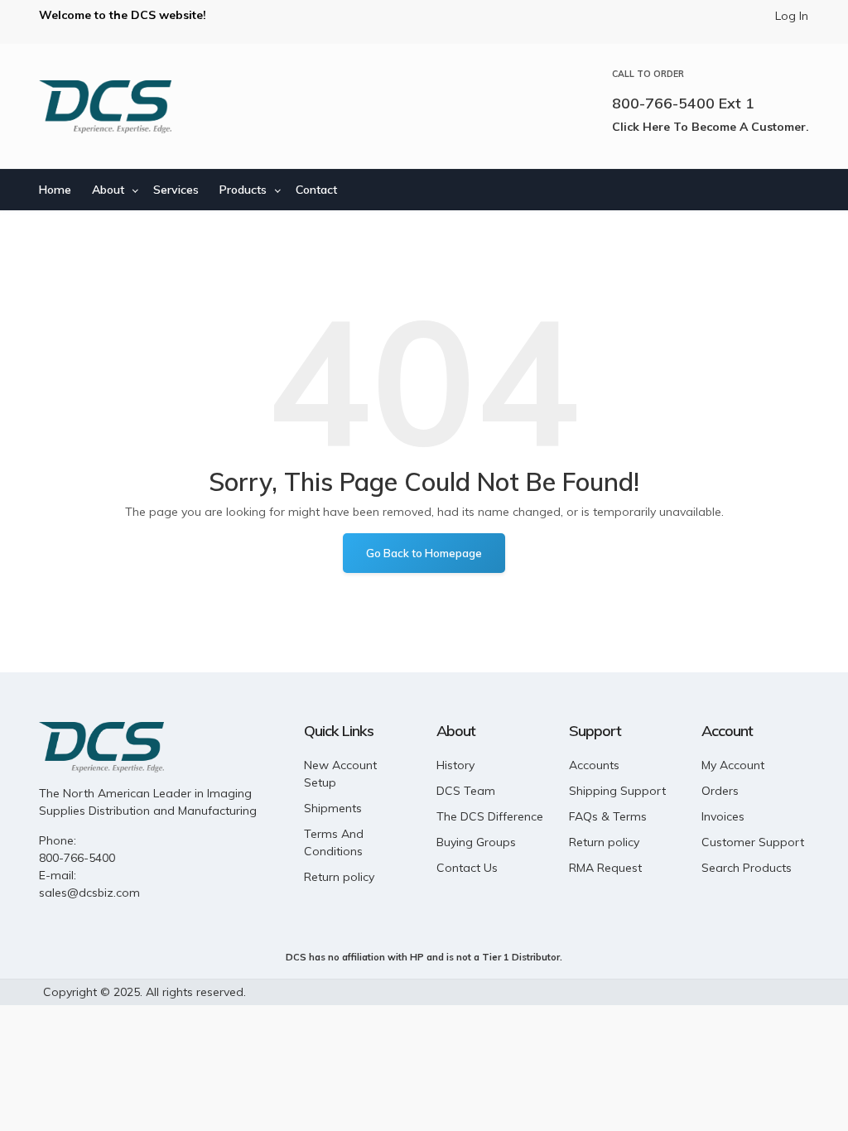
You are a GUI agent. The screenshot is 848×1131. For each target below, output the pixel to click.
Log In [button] (791, 15)
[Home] (105, 106)
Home (55, 189)
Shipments (333, 808)
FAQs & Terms (608, 816)
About (108, 189)
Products (243, 189)
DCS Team (465, 790)
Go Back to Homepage (424, 553)
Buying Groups (476, 842)
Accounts (594, 765)
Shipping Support (617, 790)
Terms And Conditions (334, 842)
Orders (720, 790)
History (455, 765)
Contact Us (467, 867)
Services (176, 189)
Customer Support (752, 842)
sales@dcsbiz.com (89, 892)
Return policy (339, 876)
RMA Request (605, 867)
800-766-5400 (77, 857)
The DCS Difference (489, 816)
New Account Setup (340, 774)
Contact (316, 189)
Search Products (746, 867)
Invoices (722, 816)
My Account (732, 765)
